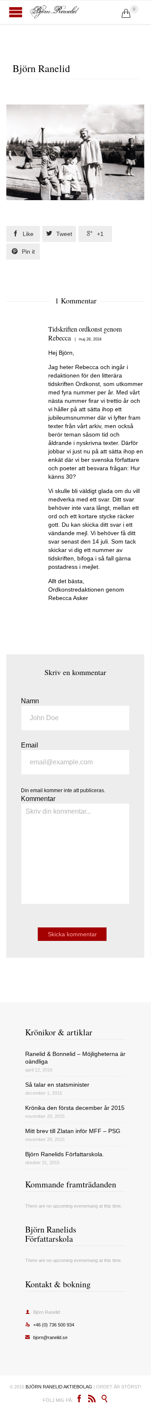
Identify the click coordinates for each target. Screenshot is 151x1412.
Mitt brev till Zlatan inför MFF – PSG (72, 1131)
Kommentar (38, 798)
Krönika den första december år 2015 (75, 1107)
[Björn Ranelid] (75, 12)
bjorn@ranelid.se (46, 1337)
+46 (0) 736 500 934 (49, 1324)
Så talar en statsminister (57, 1084)
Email (29, 745)
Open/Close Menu (15, 12)
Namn (30, 701)
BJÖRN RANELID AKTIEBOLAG (59, 1386)
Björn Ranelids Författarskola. (64, 1154)
